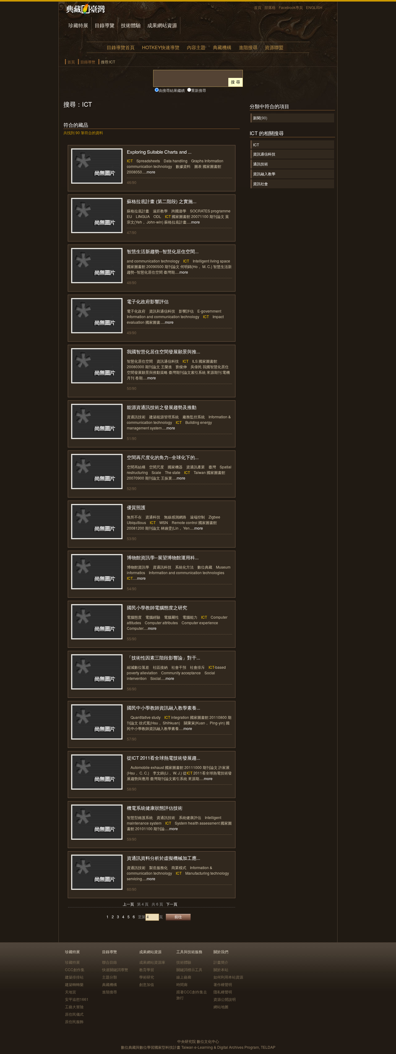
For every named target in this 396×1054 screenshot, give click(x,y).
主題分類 (109, 976)
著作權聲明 (222, 984)
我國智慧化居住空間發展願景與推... (163, 351)
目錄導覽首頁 (121, 47)
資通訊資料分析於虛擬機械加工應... (163, 858)
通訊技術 (260, 163)
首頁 (257, 7)
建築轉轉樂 (74, 984)
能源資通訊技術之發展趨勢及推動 (161, 407)
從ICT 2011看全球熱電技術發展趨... (163, 757)
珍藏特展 (78, 25)
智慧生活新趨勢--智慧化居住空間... (163, 251)
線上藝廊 (183, 976)
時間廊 (181, 984)
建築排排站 (74, 976)
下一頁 (171, 904)
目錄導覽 (104, 25)
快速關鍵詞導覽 (115, 969)
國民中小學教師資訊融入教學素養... (163, 707)
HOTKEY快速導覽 (160, 47)
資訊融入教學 (264, 173)
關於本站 (220, 969)
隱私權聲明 (222, 991)
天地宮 (70, 991)
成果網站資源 (162, 25)
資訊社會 (260, 183)
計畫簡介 (220, 962)
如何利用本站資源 (228, 976)
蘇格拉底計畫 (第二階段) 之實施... (161, 201)
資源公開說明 (224, 999)
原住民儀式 (74, 1014)
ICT (256, 144)
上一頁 (128, 904)
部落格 (270, 7)
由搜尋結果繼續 (172, 90)
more (151, 171)
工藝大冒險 (74, 1006)
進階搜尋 (248, 47)
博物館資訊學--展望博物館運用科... (163, 557)
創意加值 (146, 984)
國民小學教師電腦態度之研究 (157, 607)
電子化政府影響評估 (148, 301)
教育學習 (146, 969)
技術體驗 (131, 25)
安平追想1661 (76, 999)
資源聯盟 (274, 47)
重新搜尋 (198, 90)
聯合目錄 (109, 962)
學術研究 (146, 976)
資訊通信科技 (264, 153)
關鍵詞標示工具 (189, 969)
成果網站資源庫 (152, 962)
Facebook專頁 (291, 7)
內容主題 (196, 47)
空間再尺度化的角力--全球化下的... (163, 457)
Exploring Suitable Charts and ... (159, 151)
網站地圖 (220, 1006)
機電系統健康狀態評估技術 (155, 807)
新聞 (256, 117)
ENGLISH (314, 7)
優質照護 (136, 507)
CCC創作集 (74, 969)
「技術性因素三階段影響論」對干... (163, 657)
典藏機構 (222, 47)
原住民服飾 (74, 1021)
